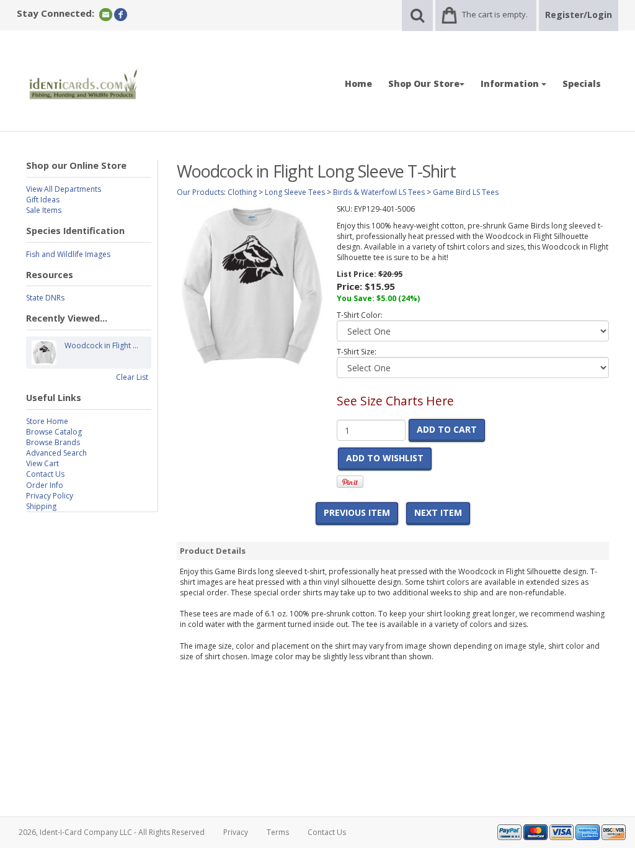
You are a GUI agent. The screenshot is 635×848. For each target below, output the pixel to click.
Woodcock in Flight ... (101, 345)
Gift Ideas (43, 199)
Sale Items (43, 210)
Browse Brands (53, 442)
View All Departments (63, 189)
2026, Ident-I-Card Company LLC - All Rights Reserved (112, 832)
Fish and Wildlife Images (68, 254)
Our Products (200, 192)
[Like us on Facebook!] (120, 14)
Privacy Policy (49, 495)
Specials (581, 83)
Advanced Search (56, 453)
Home (358, 83)
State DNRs (45, 297)
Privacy (235, 832)
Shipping (41, 506)
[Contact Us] (105, 14)
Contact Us (45, 474)
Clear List (132, 377)
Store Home (47, 421)
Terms (278, 832)
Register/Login (578, 14)
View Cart (42, 463)
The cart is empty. (495, 14)
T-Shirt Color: (360, 315)
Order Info (44, 485)
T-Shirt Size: (356, 351)
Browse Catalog (54, 431)
